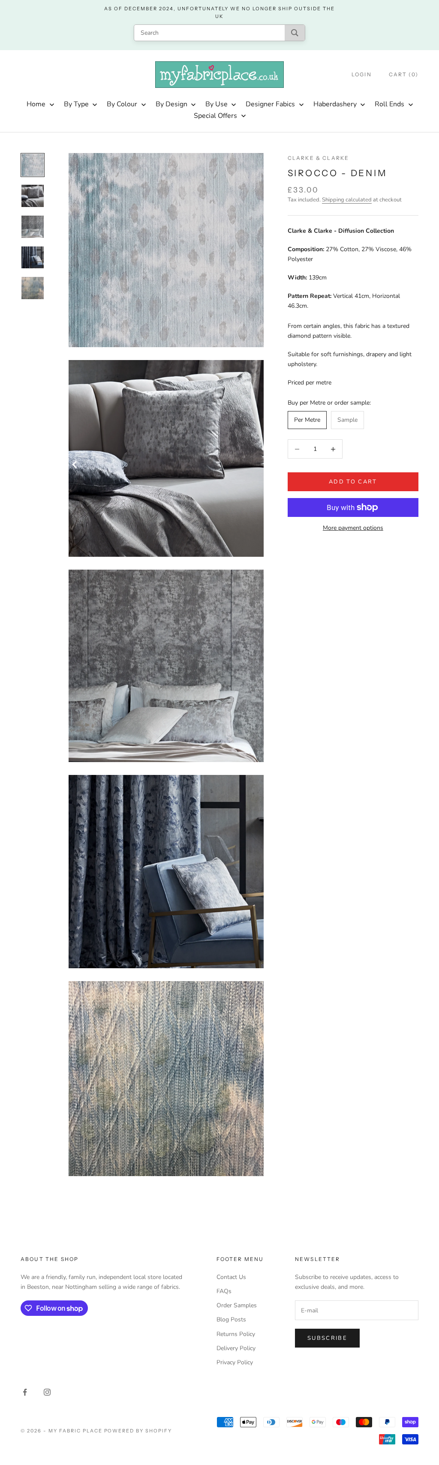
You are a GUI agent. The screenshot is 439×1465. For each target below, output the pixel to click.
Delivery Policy (236, 1348)
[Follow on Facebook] (25, 1392)
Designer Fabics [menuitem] (270, 104)
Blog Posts (231, 1319)
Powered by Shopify (138, 1431)
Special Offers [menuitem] (215, 115)
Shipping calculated (347, 200)
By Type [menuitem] (76, 104)
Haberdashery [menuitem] (335, 104)
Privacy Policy (234, 1362)
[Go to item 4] (33, 258)
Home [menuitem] (36, 104)
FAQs (224, 1291)
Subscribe (327, 1338)
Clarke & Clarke (318, 158)
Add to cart (353, 482)
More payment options (353, 528)
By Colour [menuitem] (122, 104)
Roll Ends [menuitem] (389, 104)
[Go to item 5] (33, 288)
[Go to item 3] (33, 227)
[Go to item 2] (33, 196)
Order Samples (236, 1305)
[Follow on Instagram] (47, 1392)
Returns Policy (235, 1334)
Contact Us (231, 1277)
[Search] (295, 33)
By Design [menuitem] (171, 104)
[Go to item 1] (33, 165)
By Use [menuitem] (216, 104)
